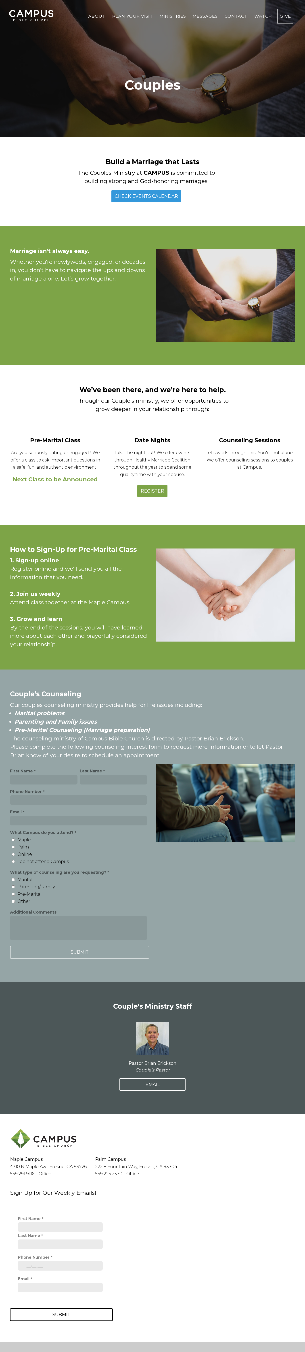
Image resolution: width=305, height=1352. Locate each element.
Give (285, 16)
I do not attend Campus (43, 861)
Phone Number (26, 791)
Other (24, 901)
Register (152, 491)
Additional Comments (33, 912)
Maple (24, 839)
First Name (21, 771)
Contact (237, 16)
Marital (25, 879)
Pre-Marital (30, 894)
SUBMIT (80, 952)
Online (25, 854)
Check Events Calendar (146, 196)
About (97, 16)
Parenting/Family (36, 886)
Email (16, 812)
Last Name (91, 771)
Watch (263, 16)
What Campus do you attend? (41, 832)
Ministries (174, 16)
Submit (61, 1314)
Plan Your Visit (133, 16)
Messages (206, 16)
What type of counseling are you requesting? (58, 872)
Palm (23, 847)
